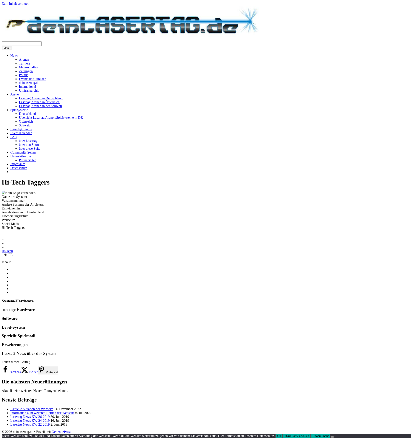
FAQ (13, 137)
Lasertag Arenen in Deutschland (41, 98)
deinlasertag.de (29, 83)
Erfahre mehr (321, 436)
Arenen (24, 59)
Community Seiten (23, 152)
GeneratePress (61, 432)
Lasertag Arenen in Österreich (39, 102)
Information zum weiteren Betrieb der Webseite (42, 413)
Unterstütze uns (20, 156)
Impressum (17, 164)
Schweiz (25, 125)
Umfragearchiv (29, 90)
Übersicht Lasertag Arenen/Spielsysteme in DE (51, 117)
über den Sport (29, 144)
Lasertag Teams (21, 129)
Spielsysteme (19, 110)
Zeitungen (26, 71)
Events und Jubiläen (32, 79)
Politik (23, 75)
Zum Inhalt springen (15, 3)
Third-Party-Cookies (296, 436)
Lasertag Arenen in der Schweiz (40, 106)
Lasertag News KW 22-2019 (30, 424)
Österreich (26, 121)
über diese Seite (29, 148)
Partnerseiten (27, 160)
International (27, 86)
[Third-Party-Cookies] (332, 437)
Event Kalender (21, 133)
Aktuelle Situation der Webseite (31, 409)
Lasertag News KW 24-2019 (30, 420)
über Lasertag (28, 141)
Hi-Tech (7, 251)
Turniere (24, 63)
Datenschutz (18, 168)
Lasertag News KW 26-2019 (30, 416)
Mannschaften (28, 67)
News (14, 55)
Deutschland (27, 113)
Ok (279, 436)
